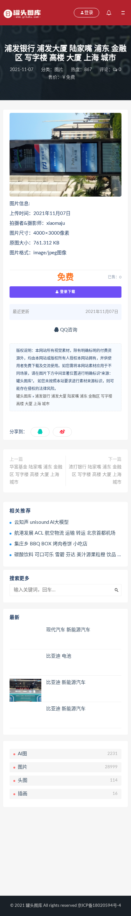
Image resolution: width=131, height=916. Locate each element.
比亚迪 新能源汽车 (66, 682)
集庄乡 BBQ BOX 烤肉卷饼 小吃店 (50, 544)
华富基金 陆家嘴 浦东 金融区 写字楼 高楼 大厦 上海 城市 (36, 474)
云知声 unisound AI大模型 (41, 522)
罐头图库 (23, 396)
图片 (58, 70)
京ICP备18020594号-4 (99, 906)
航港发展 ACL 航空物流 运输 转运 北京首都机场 (64, 533)
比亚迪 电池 (58, 656)
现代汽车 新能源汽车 (68, 629)
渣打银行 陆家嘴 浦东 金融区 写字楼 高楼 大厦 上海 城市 (95, 474)
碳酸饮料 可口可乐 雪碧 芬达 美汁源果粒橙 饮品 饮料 (70, 554)
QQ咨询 (68, 330)
